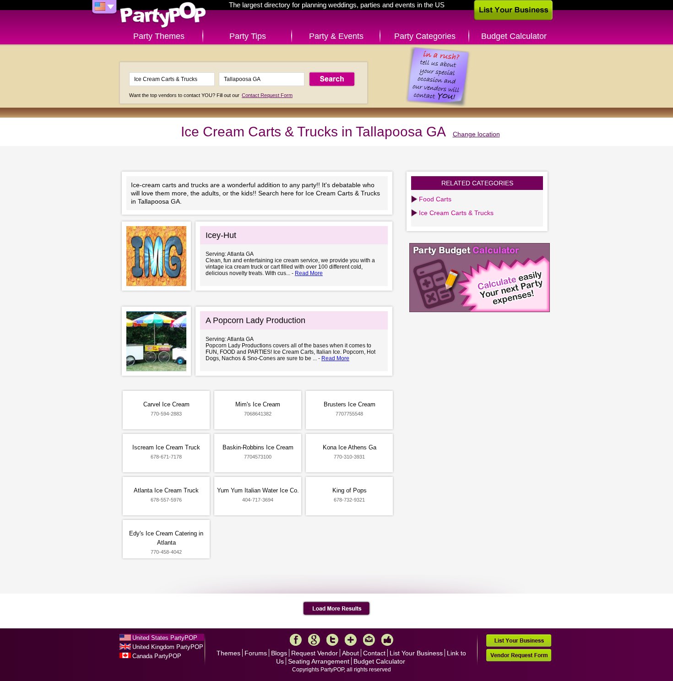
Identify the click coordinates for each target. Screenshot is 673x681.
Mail (369, 640)
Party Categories (425, 36)
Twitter (332, 640)
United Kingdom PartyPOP (167, 646)
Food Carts (435, 199)
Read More (309, 273)
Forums (255, 653)
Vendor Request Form (519, 655)
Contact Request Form (267, 95)
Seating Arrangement (318, 661)
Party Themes (159, 36)
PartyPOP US (162, 15)
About (350, 653)
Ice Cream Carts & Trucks (456, 212)
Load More (337, 608)
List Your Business (416, 653)
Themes (228, 653)
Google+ (314, 640)
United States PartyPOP (164, 637)
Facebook (296, 640)
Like (387, 640)
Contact (374, 653)
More (351, 640)
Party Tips (247, 36)
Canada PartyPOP (156, 656)
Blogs (279, 653)
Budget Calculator (514, 36)
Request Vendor (314, 653)
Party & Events (336, 36)
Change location (476, 134)
